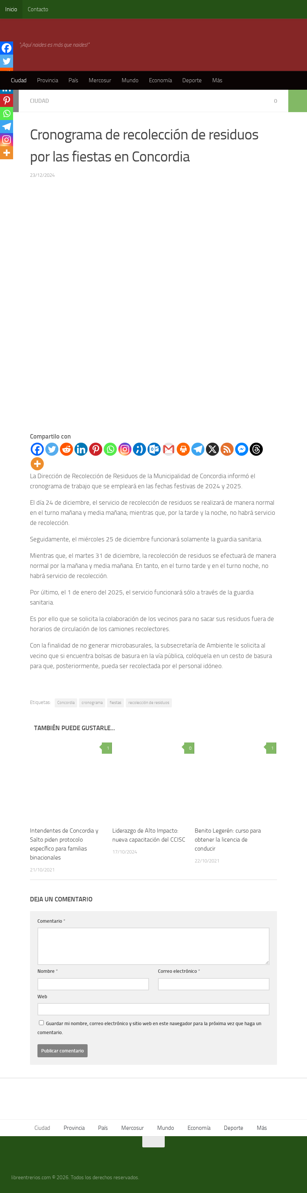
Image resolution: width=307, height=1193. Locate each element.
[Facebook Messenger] (241, 449)
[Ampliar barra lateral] (297, 101)
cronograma (92, 702)
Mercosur (100, 80)
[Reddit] (66, 449)
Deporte (192, 80)
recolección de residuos (148, 702)
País (73, 80)
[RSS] (227, 449)
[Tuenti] (139, 449)
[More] (37, 463)
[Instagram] (124, 449)
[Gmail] (168, 449)
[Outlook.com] (154, 449)
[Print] (183, 449)
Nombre (47, 971)
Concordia (66, 702)
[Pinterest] (95, 449)
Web (42, 996)
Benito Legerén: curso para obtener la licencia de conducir (228, 839)
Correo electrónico (179, 971)
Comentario (51, 921)
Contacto (38, 9)
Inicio (11, 9)
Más (217, 80)
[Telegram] (197, 449)
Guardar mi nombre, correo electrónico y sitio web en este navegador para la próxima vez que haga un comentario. (149, 1028)
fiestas (115, 702)
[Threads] (256, 449)
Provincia (47, 80)
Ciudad (19, 80)
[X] (212, 449)
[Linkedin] (81, 449)
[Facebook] (37, 449)
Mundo (130, 80)
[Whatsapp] (110, 449)
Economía (160, 80)
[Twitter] (51, 449)
